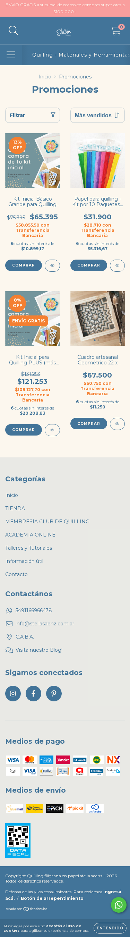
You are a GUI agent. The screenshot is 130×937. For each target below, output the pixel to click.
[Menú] (11, 55)
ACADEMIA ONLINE (30, 535)
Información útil (24, 561)
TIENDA (15, 508)
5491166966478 (34, 610)
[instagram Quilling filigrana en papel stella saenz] (13, 693)
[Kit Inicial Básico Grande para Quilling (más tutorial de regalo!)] (52, 266)
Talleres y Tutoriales (28, 548)
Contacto (16, 574)
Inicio (44, 77)
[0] (115, 32)
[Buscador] (13, 30)
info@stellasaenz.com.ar (45, 624)
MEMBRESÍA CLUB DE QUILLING (47, 521)
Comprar (23, 265)
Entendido (110, 928)
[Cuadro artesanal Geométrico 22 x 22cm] (117, 424)
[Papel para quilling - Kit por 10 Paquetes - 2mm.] (117, 266)
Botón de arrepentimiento (52, 898)
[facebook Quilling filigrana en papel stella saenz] (33, 693)
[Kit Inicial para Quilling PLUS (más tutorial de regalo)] (52, 430)
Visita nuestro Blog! (39, 650)
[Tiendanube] (27, 909)
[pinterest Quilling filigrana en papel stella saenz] (54, 693)
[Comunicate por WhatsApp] (119, 905)
